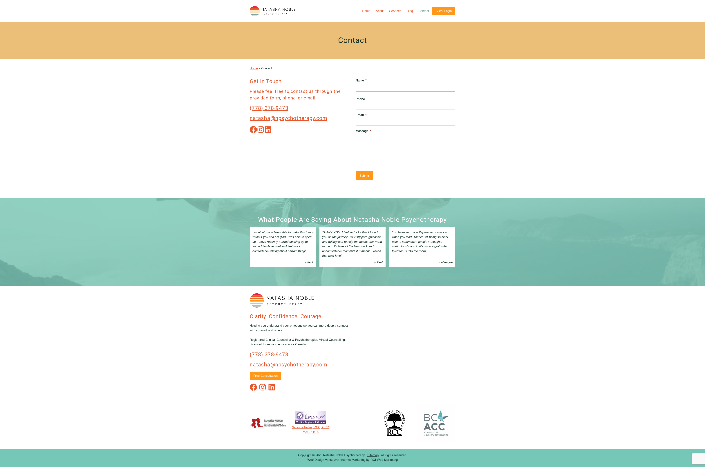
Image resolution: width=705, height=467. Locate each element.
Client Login (443, 11)
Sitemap (373, 455)
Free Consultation (265, 375)
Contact (423, 11)
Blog (410, 11)
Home (366, 11)
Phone (360, 99)
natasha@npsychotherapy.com (288, 118)
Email (361, 115)
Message (363, 131)
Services (395, 11)
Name (361, 80)
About (380, 11)
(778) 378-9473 (269, 108)
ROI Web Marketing (384, 459)
